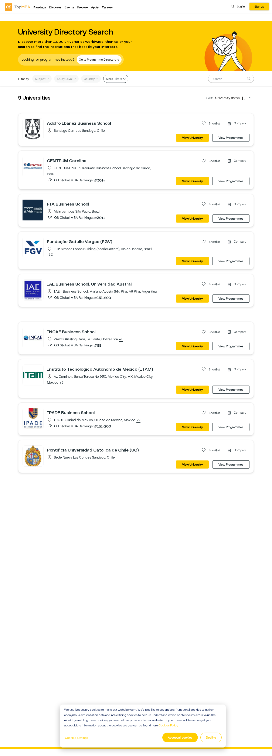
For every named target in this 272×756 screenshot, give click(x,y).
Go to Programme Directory (98, 59)
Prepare (82, 7)
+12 (50, 254)
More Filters (114, 79)
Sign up (259, 7)
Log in (241, 6)
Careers (107, 7)
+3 (62, 382)
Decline (211, 737)
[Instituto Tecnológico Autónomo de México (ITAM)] (33, 375)
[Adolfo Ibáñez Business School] (33, 129)
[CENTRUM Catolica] (33, 166)
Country (89, 79)
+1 (121, 339)
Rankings (40, 7)
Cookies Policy (168, 725)
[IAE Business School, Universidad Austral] (33, 290)
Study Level (65, 79)
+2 (138, 420)
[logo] (17, 7)
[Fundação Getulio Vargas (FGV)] (33, 247)
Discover (55, 7)
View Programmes (230, 138)
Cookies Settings (76, 738)
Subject (40, 79)
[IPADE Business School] (33, 418)
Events (69, 7)
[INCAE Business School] (33, 337)
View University (192, 138)
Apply (95, 7)
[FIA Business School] (33, 210)
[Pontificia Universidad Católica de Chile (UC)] (33, 456)
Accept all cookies (180, 737)
